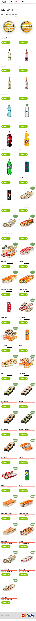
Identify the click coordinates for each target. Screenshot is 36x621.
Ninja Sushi (7, 615)
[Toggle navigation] (33, 1)
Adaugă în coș (5, 42)
